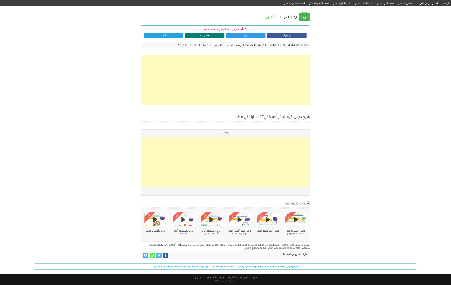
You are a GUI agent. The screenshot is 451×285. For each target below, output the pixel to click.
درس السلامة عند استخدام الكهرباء (296, 232)
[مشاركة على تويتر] (159, 255)
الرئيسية (445, 3)
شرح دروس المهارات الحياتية (232, 45)
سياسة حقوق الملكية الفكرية (242, 277)
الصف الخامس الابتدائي (319, 3)
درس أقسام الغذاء (155, 230)
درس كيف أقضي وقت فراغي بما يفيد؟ (239, 232)
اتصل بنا (198, 277)
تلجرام (164, 35)
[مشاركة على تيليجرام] (145, 255)
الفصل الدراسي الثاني (429, 3)
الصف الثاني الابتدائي (385, 3)
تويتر (246, 35)
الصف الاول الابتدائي (407, 3)
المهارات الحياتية (253, 45)
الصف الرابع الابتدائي (341, 3)
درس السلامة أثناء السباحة (183, 232)
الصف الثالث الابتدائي (363, 3)
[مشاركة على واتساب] (152, 255)
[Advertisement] (225, 80)
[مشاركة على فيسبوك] (165, 255)
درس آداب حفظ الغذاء (267, 230)
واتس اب (204, 35)
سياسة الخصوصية (215, 277)
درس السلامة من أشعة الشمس (211, 232)
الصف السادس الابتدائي (294, 3)
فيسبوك (286, 35)
